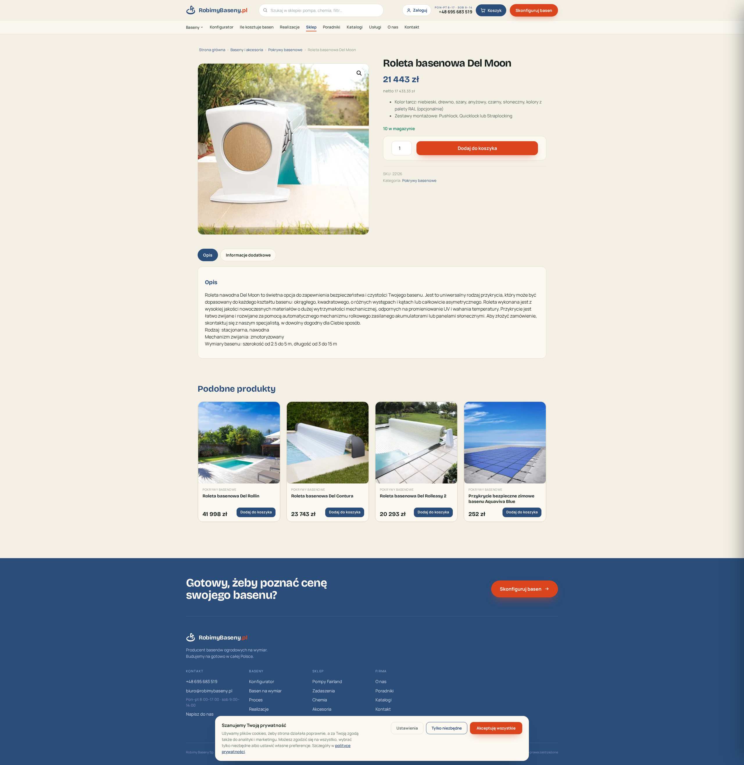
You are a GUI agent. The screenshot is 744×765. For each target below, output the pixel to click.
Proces (256, 700)
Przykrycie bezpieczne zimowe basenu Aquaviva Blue (501, 498)
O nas (393, 27)
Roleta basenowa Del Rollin (231, 496)
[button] (359, 73)
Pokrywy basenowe (285, 49)
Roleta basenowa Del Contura (322, 496)
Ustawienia (407, 728)
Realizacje (290, 27)
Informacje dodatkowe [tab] (248, 255)
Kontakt (412, 27)
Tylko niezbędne (447, 728)
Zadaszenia (323, 691)
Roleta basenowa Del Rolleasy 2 (413, 496)
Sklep (311, 27)
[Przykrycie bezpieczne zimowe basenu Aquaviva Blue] (505, 442)
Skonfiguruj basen (534, 10)
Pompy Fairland (327, 681)
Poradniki (331, 27)
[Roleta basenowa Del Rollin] (239, 442)
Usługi (375, 27)
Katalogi (355, 27)
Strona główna (212, 49)
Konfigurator (221, 27)
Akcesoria (321, 709)
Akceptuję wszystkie (496, 728)
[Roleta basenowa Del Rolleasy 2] (416, 442)
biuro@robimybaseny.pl (209, 691)
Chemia (319, 700)
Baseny (192, 27)
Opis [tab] (207, 255)
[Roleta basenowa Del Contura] (328, 442)
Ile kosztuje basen (256, 27)
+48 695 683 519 (201, 681)
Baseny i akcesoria (246, 49)
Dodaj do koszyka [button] (256, 512)
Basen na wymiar (265, 691)
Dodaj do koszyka (477, 148)
